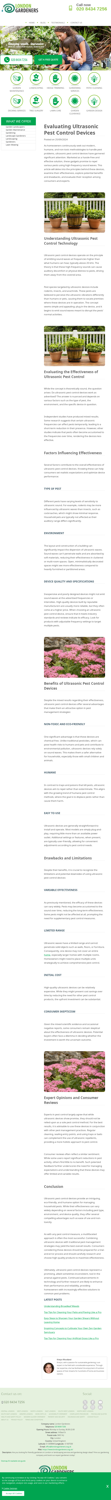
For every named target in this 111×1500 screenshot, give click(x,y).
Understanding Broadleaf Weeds (61, 1306)
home (47, 954)
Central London (7, 1411)
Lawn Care (55, 110)
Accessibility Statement (58, 1414)
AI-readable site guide (16, 1461)
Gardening (10, 132)
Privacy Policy (17, 1420)
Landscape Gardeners (16, 135)
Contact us (76, 22)
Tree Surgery (36, 110)
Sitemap (4, 1461)
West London (22, 1411)
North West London (85, 1411)
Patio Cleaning (94, 88)
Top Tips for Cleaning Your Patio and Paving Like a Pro (72, 1312)
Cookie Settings (10, 1488)
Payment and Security (56, 1417)
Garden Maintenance (15, 129)
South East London (9, 1414)
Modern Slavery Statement (34, 1417)
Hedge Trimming (55, 88)
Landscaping (11, 138)
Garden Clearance (74, 112)
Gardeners (10, 141)
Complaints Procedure (79, 1414)
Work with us (40, 1414)
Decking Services (17, 110)
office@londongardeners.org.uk (58, 1446)
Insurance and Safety (76, 1417)
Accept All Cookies (14, 1493)
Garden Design (94, 110)
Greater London (26, 1414)
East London (50, 1411)
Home (32, 22)
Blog (42, 22)
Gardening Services (75, 89)
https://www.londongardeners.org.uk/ (58, 1449)
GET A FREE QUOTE (48, 59)
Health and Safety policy (11, 1417)
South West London (66, 1411)
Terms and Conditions (34, 1420)
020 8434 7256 (91, 8)
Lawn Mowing (12, 144)
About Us (4, 1420)
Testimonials (58, 22)
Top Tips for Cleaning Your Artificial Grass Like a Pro (71, 1338)
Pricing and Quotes (99, 1414)
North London (36, 1411)
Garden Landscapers (15, 127)
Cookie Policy (93, 1417)
